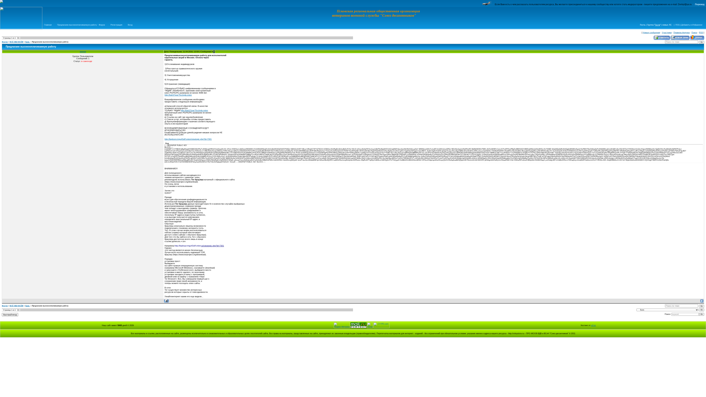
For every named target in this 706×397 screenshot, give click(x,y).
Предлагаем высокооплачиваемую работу (50, 42)
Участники (667, 32)
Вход (130, 25)
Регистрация (116, 25)
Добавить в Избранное (691, 25)
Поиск (694, 32)
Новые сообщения (651, 32)
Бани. (27, 42)
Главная (48, 25)
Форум (5, 42)
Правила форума (681, 32)
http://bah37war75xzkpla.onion (178, 95)
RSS (677, 25)
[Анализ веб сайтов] (381, 327)
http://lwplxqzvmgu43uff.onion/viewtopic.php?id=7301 (188, 139)
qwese (83, 52)
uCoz (593, 325)
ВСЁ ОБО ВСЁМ (16, 42)
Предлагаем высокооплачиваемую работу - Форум (81, 25)
